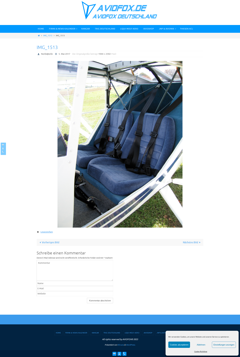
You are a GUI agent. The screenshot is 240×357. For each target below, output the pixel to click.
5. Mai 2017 (64, 54)
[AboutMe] (3, 148)
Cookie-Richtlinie (200, 351)
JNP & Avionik (163, 333)
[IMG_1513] (120, 144)
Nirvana (121, 345)
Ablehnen (201, 345)
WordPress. (130, 345)
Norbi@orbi (47, 54)
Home (58, 333)
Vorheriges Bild (50, 242)
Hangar (95, 333)
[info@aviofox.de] (3, 145)
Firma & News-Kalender (76, 333)
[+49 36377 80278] (3, 152)
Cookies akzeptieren (179, 345)
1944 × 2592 (104, 54)
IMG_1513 (47, 35)
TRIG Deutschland (111, 333)
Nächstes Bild (190, 242)
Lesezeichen (47, 232)
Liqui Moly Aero (132, 333)
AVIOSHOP (148, 333)
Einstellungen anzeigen (223, 345)
